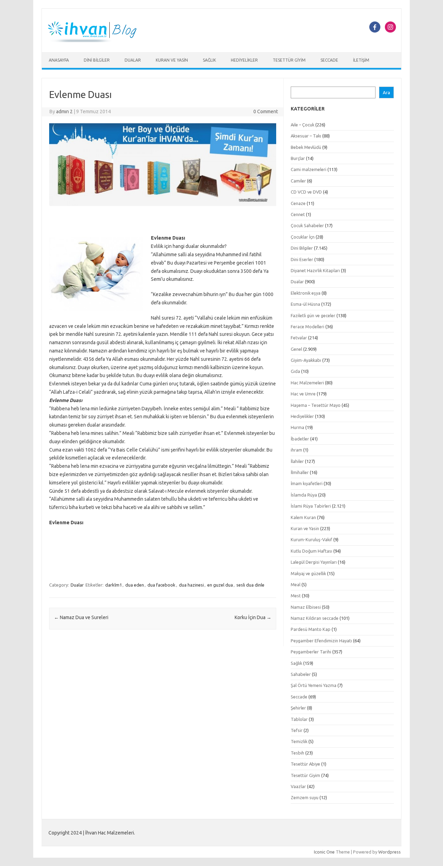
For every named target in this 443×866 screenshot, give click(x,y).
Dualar (133, 60)
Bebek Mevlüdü (306, 147)
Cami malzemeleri (308, 169)
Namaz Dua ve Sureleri (81, 617)
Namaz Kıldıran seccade (314, 618)
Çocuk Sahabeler (307, 225)
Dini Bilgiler (97, 60)
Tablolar (299, 719)
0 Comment (265, 111)
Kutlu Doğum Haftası (311, 550)
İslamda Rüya (304, 494)
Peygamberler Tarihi (311, 651)
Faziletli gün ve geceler (313, 315)
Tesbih (297, 752)
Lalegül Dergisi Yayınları (314, 562)
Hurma (297, 427)
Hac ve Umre (303, 393)
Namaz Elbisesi (306, 607)
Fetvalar (299, 337)
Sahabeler (301, 674)
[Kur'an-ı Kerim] (162, 208)
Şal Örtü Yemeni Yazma (313, 685)
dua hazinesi (191, 584)
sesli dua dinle (250, 584)
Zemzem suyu (304, 797)
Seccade (329, 60)
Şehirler (298, 707)
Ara (386, 92)
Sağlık (209, 60)
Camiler (298, 180)
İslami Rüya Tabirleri (311, 505)
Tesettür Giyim (289, 60)
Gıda (295, 371)
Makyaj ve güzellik (308, 573)
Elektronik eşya (305, 293)
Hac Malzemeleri (307, 382)
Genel (296, 349)
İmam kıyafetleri (307, 483)
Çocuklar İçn (303, 236)
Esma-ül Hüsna (305, 304)
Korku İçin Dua (253, 617)
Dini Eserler (302, 259)
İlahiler (297, 461)
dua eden (134, 584)
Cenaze (298, 203)
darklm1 (113, 584)
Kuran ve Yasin (172, 60)
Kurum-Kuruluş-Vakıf (311, 539)
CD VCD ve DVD (306, 191)
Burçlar (298, 158)
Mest (296, 595)
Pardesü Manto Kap (311, 629)
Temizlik (299, 741)
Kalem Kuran (303, 517)
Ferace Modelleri (307, 326)
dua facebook (161, 584)
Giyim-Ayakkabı (306, 360)
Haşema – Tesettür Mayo (316, 405)
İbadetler (300, 438)
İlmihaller (300, 472)
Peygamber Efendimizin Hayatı (321, 640)
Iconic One (324, 851)
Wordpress (389, 851)
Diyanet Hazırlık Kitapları (315, 270)
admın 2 (64, 111)
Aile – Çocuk (302, 124)
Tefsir (296, 730)
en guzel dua (220, 584)
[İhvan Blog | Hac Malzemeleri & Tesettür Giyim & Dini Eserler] (96, 40)
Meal (295, 584)
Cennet (298, 214)
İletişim (361, 60)
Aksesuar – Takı (306, 135)
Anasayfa (59, 60)
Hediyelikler (244, 60)
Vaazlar (298, 786)
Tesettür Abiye (305, 763)
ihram (296, 449)
